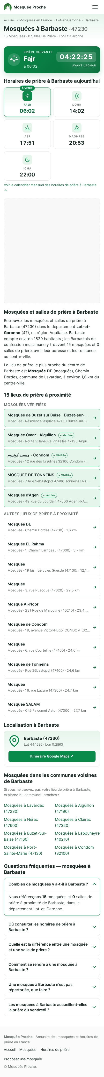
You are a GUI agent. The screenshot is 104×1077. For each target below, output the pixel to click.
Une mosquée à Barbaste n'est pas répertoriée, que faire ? (40, 987)
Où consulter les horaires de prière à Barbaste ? (41, 927)
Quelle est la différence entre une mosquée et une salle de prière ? (48, 947)
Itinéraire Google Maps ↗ (52, 756)
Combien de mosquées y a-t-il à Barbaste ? (48, 884)
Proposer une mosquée (23, 1059)
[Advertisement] (52, 251)
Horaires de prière (54, 1049)
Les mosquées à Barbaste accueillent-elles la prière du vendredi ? (47, 1007)
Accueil (9, 20)
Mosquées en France (35, 20)
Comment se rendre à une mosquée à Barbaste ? (42, 967)
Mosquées (28, 1049)
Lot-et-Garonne (68, 20)
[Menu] (95, 7)
